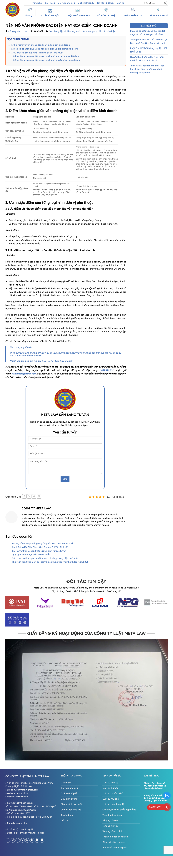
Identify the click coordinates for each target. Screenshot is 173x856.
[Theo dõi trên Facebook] (8, 840)
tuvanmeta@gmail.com (24, 373)
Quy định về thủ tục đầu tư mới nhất (31, 554)
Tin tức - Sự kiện (107, 31)
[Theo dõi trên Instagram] (13, 840)
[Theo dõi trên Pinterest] (32, 840)
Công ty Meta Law (17, 31)
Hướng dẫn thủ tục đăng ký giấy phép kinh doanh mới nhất (43, 543)
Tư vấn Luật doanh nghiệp (20, 829)
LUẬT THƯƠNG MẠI (77, 15)
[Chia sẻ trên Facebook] (24, 496)
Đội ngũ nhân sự (66, 2)
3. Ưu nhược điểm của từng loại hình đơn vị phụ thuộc (37, 52)
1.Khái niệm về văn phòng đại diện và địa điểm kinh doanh (40, 45)
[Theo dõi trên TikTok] (17, 840)
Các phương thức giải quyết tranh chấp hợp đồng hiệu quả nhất (45, 558)
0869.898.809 (107, 370)
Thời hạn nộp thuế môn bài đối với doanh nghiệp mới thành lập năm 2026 (50, 561)
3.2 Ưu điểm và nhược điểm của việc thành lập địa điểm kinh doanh (46, 60)
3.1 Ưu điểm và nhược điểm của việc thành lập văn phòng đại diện (46, 56)
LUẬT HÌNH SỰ (49, 15)
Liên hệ (120, 2)
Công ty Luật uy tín (17, 823)
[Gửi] (165, 3)
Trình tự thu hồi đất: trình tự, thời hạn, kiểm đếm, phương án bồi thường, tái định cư (147, 69)
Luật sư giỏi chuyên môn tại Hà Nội (25, 832)
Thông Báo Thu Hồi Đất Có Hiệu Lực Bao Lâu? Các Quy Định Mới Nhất (148, 41)
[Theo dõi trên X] (22, 840)
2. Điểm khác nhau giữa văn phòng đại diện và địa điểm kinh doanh (44, 48)
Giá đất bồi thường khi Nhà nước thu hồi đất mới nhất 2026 (147, 59)
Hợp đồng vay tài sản (21, 347)
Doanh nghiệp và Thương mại (64, 31)
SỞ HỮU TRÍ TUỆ (106, 15)
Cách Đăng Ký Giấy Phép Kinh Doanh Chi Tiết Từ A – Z (40, 547)
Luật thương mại (89, 31)
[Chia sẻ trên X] (29, 496)
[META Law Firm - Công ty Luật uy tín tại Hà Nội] (12, 9)
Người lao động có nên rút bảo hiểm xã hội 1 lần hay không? (41, 361)
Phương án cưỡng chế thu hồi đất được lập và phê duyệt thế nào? (147, 32)
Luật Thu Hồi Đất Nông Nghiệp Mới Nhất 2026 (148, 50)
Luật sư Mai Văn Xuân (40, 816)
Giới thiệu (50, 2)
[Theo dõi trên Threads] (27, 840)
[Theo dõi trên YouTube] (42, 840)
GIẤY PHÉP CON (133, 15)
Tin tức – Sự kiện (105, 2)
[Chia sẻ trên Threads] (39, 496)
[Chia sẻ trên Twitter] (34, 496)
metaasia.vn (22, 793)
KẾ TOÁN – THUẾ (159, 15)
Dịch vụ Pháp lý (86, 2)
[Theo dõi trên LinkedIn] (37, 840)
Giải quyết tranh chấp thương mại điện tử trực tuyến (39, 551)
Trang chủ (37, 2)
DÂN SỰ (28, 15)
